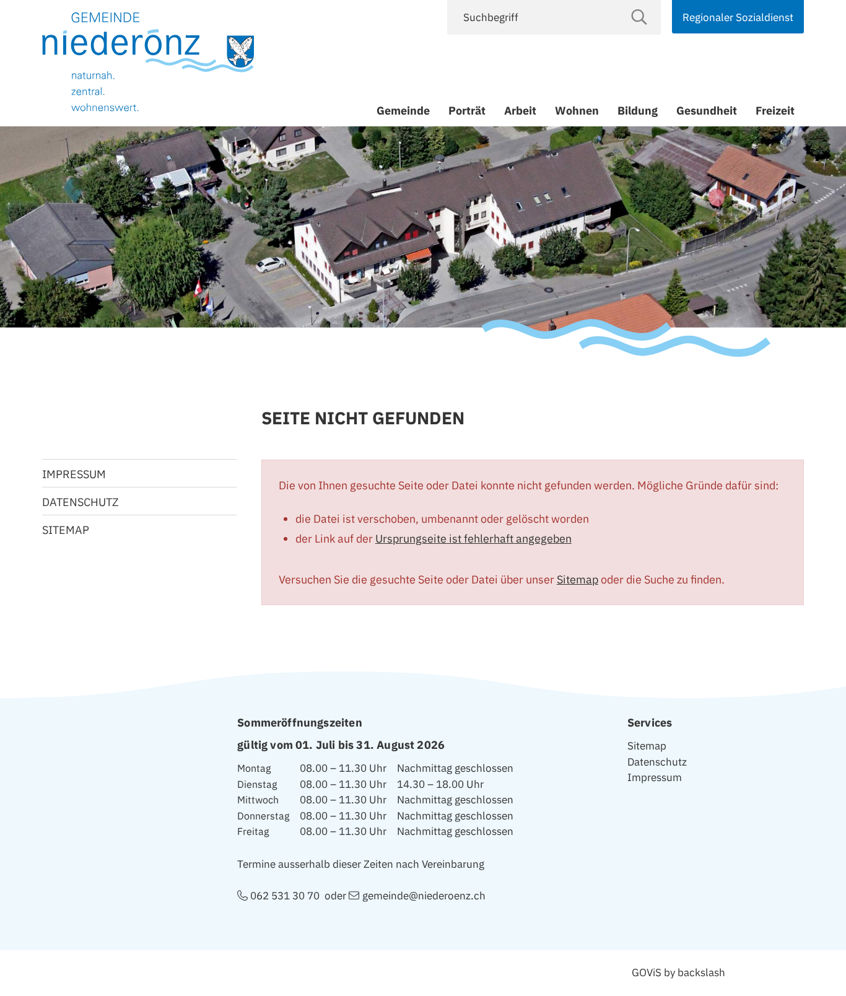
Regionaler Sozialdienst (737, 17)
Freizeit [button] (775, 110)
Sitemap (577, 579)
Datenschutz (80, 502)
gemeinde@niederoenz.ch (423, 895)
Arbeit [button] (520, 110)
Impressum (74, 474)
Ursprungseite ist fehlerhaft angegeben (473, 538)
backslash (701, 972)
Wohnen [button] (577, 110)
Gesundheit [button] (706, 110)
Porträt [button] (467, 110)
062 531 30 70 (285, 895)
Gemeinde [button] (403, 110)
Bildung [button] (637, 110)
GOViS (646, 972)
